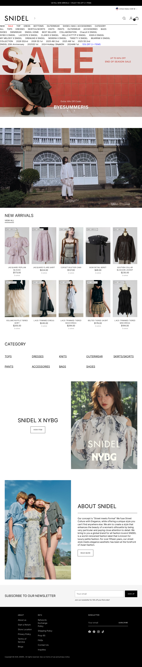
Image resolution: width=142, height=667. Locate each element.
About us (22, 620)
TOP (18, 26)
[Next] (35, 18)
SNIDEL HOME (32, 32)
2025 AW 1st (68, 41)
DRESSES (20, 29)
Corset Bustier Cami (71, 267)
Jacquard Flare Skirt (44, 267)
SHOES (3, 32)
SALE (10, 26)
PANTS (61, 29)
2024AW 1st (73, 44)
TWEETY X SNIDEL (79, 38)
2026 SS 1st (37, 41)
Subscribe (123, 623)
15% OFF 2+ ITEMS (91, 44)
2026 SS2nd (22, 41)
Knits (63, 356)
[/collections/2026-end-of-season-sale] (71, 81)
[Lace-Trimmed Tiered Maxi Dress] (71, 298)
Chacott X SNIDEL (88, 32)
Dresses (38, 356)
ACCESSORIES (90, 29)
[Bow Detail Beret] (98, 245)
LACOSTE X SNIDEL (28, 35)
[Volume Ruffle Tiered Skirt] (17, 298)
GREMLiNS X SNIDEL (35, 38)
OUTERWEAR (53, 26)
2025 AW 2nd (52, 41)
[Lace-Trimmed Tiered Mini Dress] (125, 298)
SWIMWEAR (15, 32)
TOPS (9, 29)
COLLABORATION (68, 32)
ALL (2, 29)
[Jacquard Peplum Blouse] (17, 245)
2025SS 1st (32, 44)
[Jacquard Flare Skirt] (44, 245)
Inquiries (42, 649)
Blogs (20, 646)
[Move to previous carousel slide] (68, 110)
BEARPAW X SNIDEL (100, 38)
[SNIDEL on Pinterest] (94, 632)
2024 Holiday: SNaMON (53, 44)
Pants (9, 366)
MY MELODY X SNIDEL (11, 38)
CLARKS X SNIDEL (50, 35)
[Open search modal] (124, 18)
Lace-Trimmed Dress (44, 320)
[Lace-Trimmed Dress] (44, 298)
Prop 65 (41, 635)
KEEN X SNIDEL (96, 35)
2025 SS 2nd (84, 41)
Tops (8, 356)
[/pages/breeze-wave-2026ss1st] (71, 168)
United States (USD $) (127, 9)
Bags (62, 366)
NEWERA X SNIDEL (57, 38)
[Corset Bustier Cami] (71, 245)
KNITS (51, 29)
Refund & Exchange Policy (42, 623)
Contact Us (43, 645)
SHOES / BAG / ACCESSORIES (77, 26)
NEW (2, 26)
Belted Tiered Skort (98, 320)
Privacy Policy (24, 634)
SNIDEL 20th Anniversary (12, 44)
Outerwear (94, 356)
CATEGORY (100, 26)
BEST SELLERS (49, 32)
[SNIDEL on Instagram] (98, 632)
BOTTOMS (39, 26)
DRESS (27, 26)
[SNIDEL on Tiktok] (103, 632)
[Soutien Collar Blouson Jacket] (125, 245)
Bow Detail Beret (97, 267)
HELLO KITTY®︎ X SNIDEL (74, 35)
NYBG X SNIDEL (7, 35)
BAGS (103, 29)
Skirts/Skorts (123, 356)
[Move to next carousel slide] (74, 110)
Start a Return (24, 625)
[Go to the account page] (130, 18)
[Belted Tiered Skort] (98, 298)
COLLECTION (6, 41)
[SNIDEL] (16, 18)
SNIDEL (22, 657)
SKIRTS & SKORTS (36, 29)
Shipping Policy (45, 631)
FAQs (40, 640)
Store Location (25, 629)
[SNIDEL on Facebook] (90, 632)
